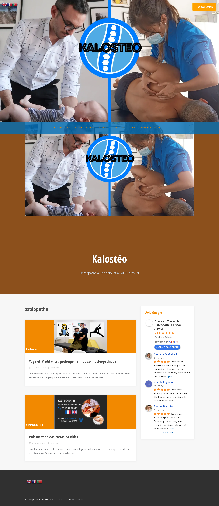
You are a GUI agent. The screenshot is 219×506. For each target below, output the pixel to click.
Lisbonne (58, 127)
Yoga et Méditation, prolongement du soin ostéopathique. (73, 361)
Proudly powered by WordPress (40, 499)
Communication (34, 424)
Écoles (132, 127)
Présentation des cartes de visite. (54, 437)
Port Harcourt (74, 127)
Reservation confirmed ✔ (152, 127)
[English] (29, 481)
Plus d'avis (167, 432)
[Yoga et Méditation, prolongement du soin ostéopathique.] (80, 336)
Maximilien (54, 367)
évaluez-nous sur (166, 346)
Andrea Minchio (163, 406)
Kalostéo (109, 259)
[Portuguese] (39, 481)
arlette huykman (164, 382)
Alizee (68, 499)
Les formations (117, 127)
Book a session (204, 6)
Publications (32, 349)
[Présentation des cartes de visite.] (80, 412)
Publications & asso (96, 127)
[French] (34, 481)
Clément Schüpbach (166, 354)
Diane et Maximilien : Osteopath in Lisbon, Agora (168, 325)
